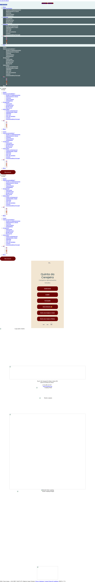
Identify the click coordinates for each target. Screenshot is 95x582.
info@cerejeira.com (47, 386)
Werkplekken (10, 16)
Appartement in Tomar (12, 11)
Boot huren (9, 23)
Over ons (8, 30)
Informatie (5, 24)
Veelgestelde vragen (12, 27)
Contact (8, 33)
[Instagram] (47, 324)
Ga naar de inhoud (4, 0)
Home (4, 7)
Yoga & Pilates (10, 14)
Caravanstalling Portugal (13, 34)
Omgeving (5, 17)
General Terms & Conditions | (52, 581)
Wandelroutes (10, 20)
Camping (8, 13)
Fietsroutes (9, 18)
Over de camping (11, 31)
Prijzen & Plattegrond (12, 26)
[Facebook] (44, 324)
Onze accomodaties (7, 8)
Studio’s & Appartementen (13, 10)
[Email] (51, 324)
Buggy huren (9, 21)
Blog (4, 44)
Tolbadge (8, 29)
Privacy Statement (39, 581)
